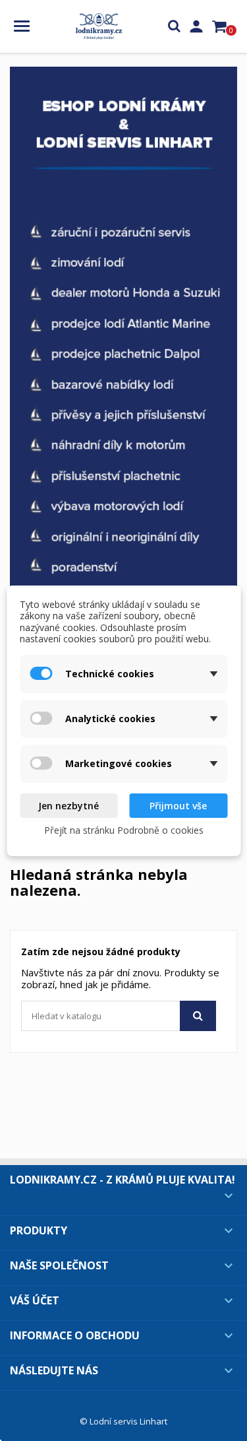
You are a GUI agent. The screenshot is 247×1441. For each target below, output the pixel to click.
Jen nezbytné (68, 805)
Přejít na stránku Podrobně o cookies (124, 830)
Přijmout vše (178, 805)
